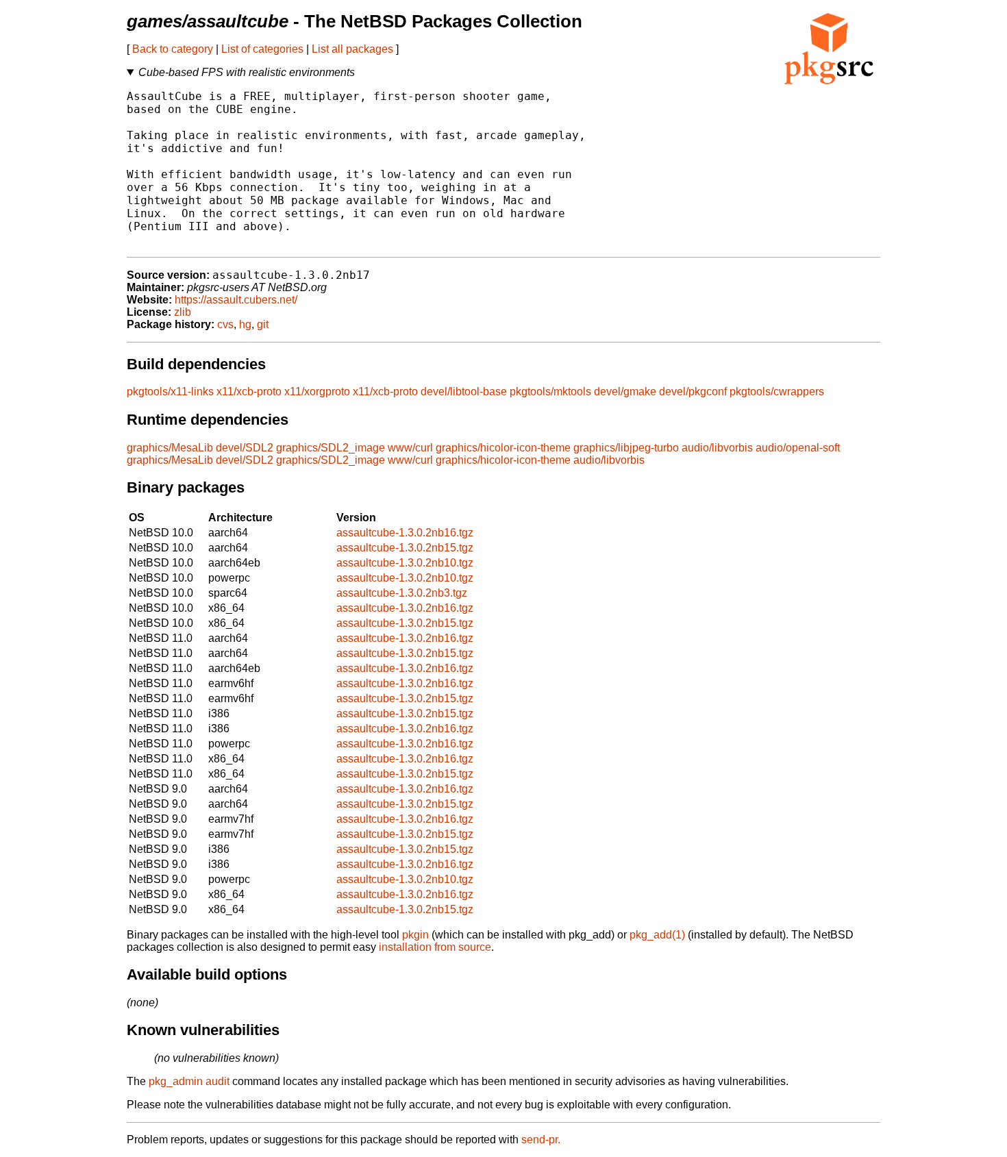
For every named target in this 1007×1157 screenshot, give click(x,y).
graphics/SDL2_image (330, 447)
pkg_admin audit (189, 1081)
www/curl (410, 447)
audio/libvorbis (717, 447)
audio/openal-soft (798, 447)
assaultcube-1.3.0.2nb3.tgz (401, 593)
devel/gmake (625, 391)
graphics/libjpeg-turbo (626, 447)
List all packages (352, 49)
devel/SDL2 (244, 447)
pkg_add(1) (657, 935)
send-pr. (540, 1139)
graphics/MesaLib (170, 447)
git (263, 324)
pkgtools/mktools (550, 391)
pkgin (415, 935)
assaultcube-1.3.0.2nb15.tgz (404, 547)
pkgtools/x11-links (170, 391)
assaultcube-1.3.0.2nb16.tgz (404, 532)
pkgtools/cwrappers (777, 391)
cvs (225, 324)
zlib (182, 312)
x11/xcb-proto (249, 391)
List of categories (262, 49)
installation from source (435, 947)
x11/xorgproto (317, 391)
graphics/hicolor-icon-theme (503, 447)
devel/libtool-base (464, 391)
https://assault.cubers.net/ (236, 300)
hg (245, 324)
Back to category (172, 49)
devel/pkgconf (693, 391)
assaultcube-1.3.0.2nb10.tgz (404, 563)
